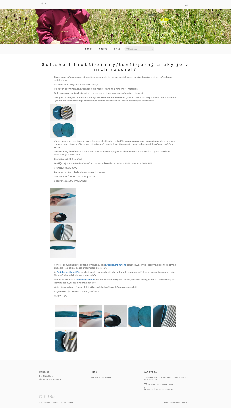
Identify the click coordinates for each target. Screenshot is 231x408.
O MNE (117, 49)
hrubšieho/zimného (115, 264)
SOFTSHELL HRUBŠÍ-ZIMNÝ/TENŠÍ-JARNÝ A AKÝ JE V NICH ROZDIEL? (166, 379)
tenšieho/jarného (85, 279)
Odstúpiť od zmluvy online (159, 389)
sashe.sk (186, 402)
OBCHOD (103, 49)
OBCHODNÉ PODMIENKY (102, 377)
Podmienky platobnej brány (161, 384)
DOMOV (88, 49)
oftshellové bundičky (69, 272)
